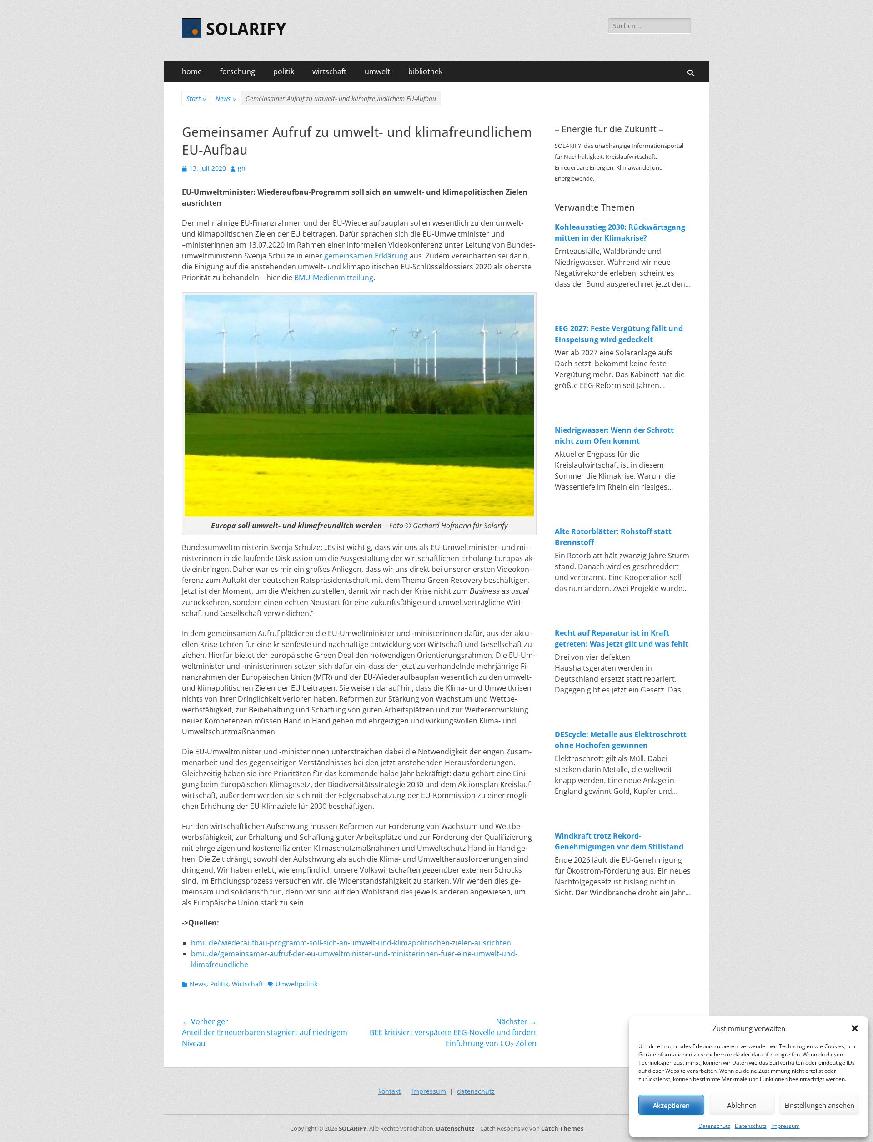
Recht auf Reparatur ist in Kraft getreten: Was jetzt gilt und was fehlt (621, 638)
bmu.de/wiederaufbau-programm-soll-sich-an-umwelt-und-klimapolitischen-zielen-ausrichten (351, 943)
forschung (237, 71)
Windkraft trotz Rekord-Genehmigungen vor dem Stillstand (619, 841)
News (226, 98)
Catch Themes (562, 1128)
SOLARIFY (246, 29)
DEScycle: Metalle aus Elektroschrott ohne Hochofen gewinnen (621, 739)
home (192, 71)
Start (196, 98)
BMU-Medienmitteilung (333, 278)
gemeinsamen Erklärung (366, 256)
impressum (428, 1091)
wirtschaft (329, 71)
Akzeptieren (671, 1105)
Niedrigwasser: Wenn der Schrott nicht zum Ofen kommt (614, 435)
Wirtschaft (247, 984)
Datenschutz (714, 1126)
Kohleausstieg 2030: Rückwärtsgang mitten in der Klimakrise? (620, 232)
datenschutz (476, 1091)
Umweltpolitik (296, 984)
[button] (854, 1028)
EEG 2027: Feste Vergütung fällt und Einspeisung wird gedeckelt (619, 333)
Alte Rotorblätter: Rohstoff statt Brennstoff (613, 536)
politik (283, 71)
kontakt (389, 1091)
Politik (219, 984)
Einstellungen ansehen (819, 1105)
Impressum (785, 1126)
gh (242, 168)
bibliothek (425, 71)
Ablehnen (742, 1105)
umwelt (377, 71)
